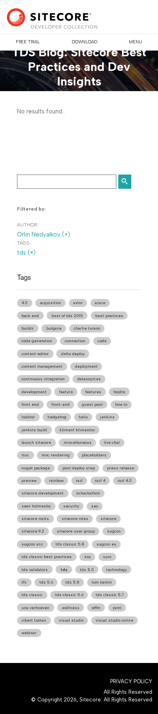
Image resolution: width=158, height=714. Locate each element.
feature (66, 392)
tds (64, 569)
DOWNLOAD (84, 42)
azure (100, 303)
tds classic (32, 595)
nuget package (35, 468)
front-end (60, 404)
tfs (24, 582)
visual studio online (114, 620)
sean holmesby (36, 506)
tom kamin (102, 582)
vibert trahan (33, 620)
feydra (119, 392)
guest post (92, 404)
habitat (28, 417)
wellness (70, 607)
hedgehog (56, 417)
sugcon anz (32, 544)
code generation (36, 341)
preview (28, 480)
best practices (109, 315)
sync (107, 556)
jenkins (107, 417)
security (71, 506)
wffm (96, 607)
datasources (89, 379)
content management (41, 366)
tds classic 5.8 (70, 544)
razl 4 (100, 480)
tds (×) (26, 252)
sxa (87, 556)
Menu (135, 42)
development (34, 392)
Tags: (24, 243)
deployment (86, 366)
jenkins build (34, 430)
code (102, 341)
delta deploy (73, 354)
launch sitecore (36, 442)
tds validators (34, 569)
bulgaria (54, 328)
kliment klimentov (77, 430)
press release (120, 468)
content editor (35, 354)
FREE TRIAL (28, 42)
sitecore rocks (35, 518)
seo (94, 506)
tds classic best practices (46, 556)
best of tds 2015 (67, 315)
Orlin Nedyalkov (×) (43, 234)
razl (79, 480)
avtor (78, 303)
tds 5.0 (87, 569)
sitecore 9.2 (32, 531)
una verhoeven (35, 607)
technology (116, 569)
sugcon (114, 531)
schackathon (88, 493)
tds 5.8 (72, 582)
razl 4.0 (124, 480)
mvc (25, 455)
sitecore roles (75, 518)
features (93, 392)
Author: (27, 225)
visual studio (71, 620)
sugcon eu (106, 544)
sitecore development (42, 493)
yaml (117, 607)
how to (121, 404)
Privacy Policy (131, 681)
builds (27, 328)
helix (83, 417)
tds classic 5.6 (69, 595)
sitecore (108, 518)
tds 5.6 (46, 582)
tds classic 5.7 (110, 595)
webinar (28, 633)
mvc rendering (56, 455)
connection (75, 341)
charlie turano (87, 328)
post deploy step (78, 468)
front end (30, 404)
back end (30, 315)
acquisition (50, 303)
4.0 (24, 303)
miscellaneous (78, 442)
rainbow (56, 480)
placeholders (94, 455)
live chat (112, 442)
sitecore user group (76, 531)
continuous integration (43, 379)
